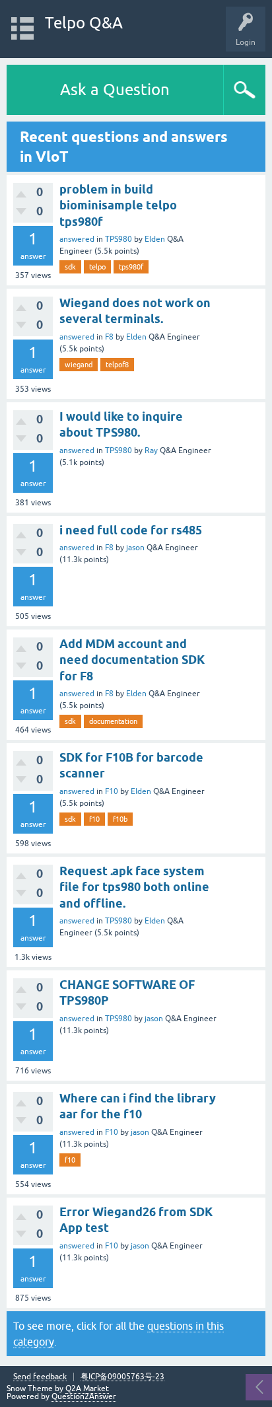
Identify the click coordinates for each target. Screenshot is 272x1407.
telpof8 (117, 365)
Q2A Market (87, 1388)
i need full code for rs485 (130, 530)
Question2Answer (83, 1396)
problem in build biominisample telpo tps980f (118, 205)
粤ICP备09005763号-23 (122, 1377)
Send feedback (40, 1377)
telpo (97, 267)
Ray (151, 450)
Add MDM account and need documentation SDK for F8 (132, 660)
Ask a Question (115, 89)
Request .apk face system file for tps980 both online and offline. (134, 887)
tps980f (131, 267)
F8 (109, 337)
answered (76, 239)
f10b (120, 819)
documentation (113, 721)
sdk (70, 267)
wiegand (78, 365)
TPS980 (118, 239)
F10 (111, 791)
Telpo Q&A (84, 23)
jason (135, 547)
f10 (94, 819)
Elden (155, 239)
